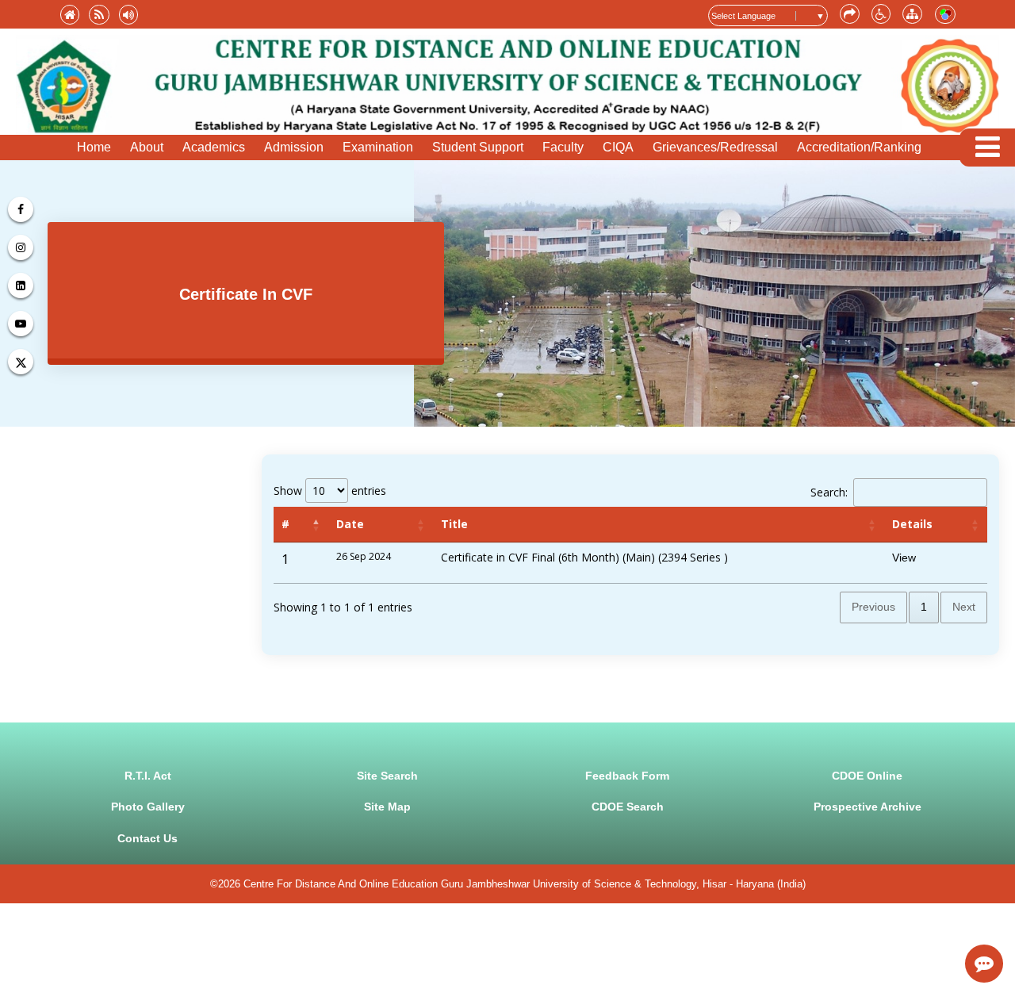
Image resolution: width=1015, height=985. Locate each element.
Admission (294, 147)
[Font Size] (881, 14)
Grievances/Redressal (715, 147)
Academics (213, 147)
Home (94, 147)
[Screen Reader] (128, 14)
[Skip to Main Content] (850, 14)
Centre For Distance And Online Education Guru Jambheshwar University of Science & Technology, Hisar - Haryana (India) (524, 884)
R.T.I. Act (147, 775)
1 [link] (924, 606)
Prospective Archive (867, 806)
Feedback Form (627, 775)
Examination (378, 147)
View (904, 557)
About (146, 147)
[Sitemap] (912, 14)
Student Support (477, 147)
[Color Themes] (945, 14)
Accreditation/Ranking (859, 147)
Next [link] (963, 606)
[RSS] (99, 14)
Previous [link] (873, 606)
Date (350, 523)
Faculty (563, 147)
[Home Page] (70, 14)
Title (454, 523)
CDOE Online (867, 775)
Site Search (387, 775)
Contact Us (147, 838)
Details (912, 523)
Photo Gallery (148, 806)
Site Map (387, 806)
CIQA (618, 147)
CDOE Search (628, 806)
